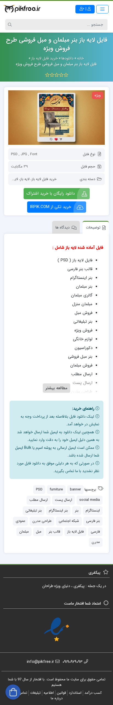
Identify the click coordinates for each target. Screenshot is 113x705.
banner (75, 489)
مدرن (96, 542)
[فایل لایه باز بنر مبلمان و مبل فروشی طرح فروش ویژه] (56, 117)
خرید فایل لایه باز (44, 179)
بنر (76, 510)
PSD (39, 489)
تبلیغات (35, 693)
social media (89, 500)
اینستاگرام (93, 510)
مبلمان (24, 531)
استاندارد (75, 693)
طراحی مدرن (42, 521)
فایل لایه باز (75, 531)
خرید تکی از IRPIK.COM (50, 207)
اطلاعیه (49, 693)
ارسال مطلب (38, 500)
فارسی (95, 531)
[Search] (10, 24)
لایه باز (24, 179)
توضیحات (93, 227)
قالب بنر (54, 531)
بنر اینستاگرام (58, 510)
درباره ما (57, 698)
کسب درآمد (93, 693)
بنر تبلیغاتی (34, 510)
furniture (56, 489)
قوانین (61, 693)
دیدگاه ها (62, 227)
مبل (38, 531)
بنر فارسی (93, 521)
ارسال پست (63, 500)
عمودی (20, 521)
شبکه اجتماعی (69, 521)
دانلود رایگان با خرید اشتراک (50, 193)
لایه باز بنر (11, 179)
